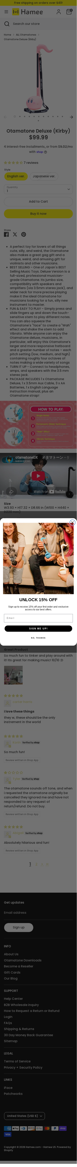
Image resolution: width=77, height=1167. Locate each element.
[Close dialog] (72, 522)
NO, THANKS (38, 638)
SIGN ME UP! (38, 628)
